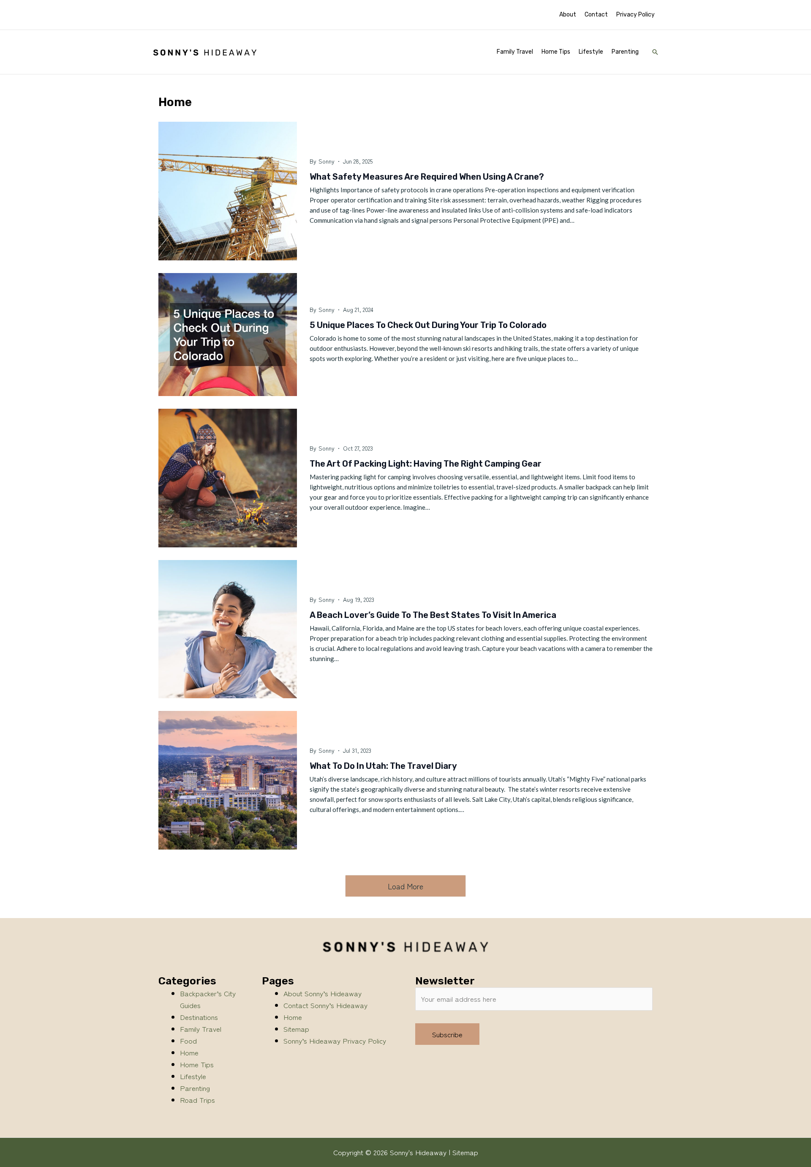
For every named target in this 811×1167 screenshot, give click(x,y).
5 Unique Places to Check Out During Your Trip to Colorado (428, 325)
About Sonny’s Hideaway (322, 993)
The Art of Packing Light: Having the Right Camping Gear (426, 464)
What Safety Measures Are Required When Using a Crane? (427, 177)
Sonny (326, 161)
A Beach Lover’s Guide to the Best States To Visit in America (433, 615)
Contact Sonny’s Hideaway (325, 1005)
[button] (655, 52)
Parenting (195, 1087)
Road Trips (197, 1099)
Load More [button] (405, 885)
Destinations (199, 1016)
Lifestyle (193, 1076)
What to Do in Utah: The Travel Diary (383, 766)
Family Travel (200, 1028)
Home (189, 1052)
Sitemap (296, 1028)
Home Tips (197, 1064)
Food (188, 1040)
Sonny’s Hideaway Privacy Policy (334, 1040)
